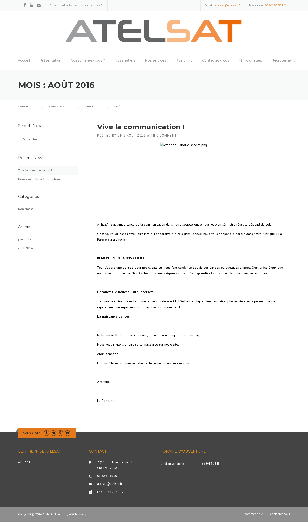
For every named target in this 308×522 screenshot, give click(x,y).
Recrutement (283, 60)
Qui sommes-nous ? (88, 60)
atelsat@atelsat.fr (109, 484)
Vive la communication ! (141, 127)
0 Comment (166, 136)
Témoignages (250, 60)
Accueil (24, 60)
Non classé (26, 209)
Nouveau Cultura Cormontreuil (40, 179)
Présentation (50, 60)
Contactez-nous (215, 60)
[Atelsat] (154, 31)
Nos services (155, 60)
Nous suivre (31, 433)
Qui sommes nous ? (252, 513)
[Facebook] (25, 5)
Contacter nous (280, 513)
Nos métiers (125, 60)
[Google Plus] (60, 433)
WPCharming (77, 514)
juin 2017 (25, 239)
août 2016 (25, 248)
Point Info (184, 60)
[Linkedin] (31, 5)
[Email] (39, 5)
